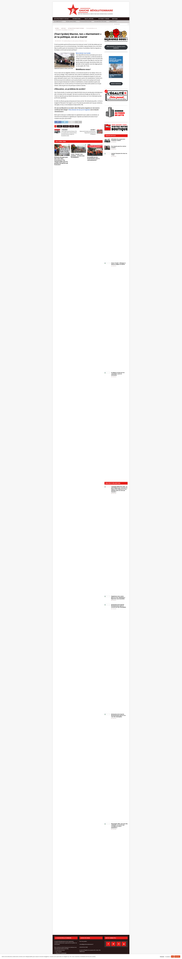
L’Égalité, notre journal (71, 21)
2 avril (59, 126)
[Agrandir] (72, 54)
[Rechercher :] (120, 24)
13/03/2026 (114, 829)
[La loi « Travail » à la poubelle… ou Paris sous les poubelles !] (78, 148)
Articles (63, 28)
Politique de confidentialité (60, 953)
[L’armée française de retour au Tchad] (107, 206)
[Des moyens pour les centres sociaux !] (107, 148)
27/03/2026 (114, 608)
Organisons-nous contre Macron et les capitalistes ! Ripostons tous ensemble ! (118, 597)
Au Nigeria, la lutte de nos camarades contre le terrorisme (118, 374)
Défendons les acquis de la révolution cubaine (118, 139)
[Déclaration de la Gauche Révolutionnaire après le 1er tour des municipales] (107, 767)
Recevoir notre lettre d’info (100, 21)
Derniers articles (111, 135)
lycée (77, 126)
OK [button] (172, 956)
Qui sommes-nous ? (58, 21)
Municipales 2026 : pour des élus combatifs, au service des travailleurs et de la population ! (119, 825)
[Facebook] (108, 944)
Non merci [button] (177, 956)
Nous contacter (58, 951)
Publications (81, 40)
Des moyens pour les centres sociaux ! (118, 147)
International (77, 18)
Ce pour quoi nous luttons (85, 21)
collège (66, 126)
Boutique (115, 18)
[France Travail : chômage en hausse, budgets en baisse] (107, 315)
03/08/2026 (114, 376)
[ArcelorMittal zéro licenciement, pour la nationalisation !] (95, 150)
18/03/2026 (114, 718)
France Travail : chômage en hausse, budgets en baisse (118, 263)
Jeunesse (77, 40)
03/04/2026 (114, 600)
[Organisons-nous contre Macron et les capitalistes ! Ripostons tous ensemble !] (107, 597)
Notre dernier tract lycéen (83, 53)
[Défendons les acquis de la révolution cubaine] (107, 140)
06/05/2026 (114, 493)
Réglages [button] (162, 956)
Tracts (85, 40)
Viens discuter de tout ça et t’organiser (79, 109)
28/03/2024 (58, 40)
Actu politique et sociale (61, 18)
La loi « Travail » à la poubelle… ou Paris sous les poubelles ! (77, 156)
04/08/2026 (114, 265)
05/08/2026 (114, 156)
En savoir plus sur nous (60, 950)
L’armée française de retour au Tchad (119, 154)
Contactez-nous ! (113, 21)
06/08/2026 (114, 149)
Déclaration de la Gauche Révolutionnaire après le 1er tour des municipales (118, 715)
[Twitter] (113, 944)
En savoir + (168, 956)
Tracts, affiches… (89, 18)
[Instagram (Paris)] (118, 944)
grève (71, 126)
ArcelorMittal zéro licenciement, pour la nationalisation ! (93, 158)
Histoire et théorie (103, 18)
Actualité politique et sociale (69, 40)
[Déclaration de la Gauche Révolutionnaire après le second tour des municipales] (107, 657)
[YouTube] (124, 944)
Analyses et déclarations (113, 483)
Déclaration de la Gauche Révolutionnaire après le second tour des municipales (118, 606)
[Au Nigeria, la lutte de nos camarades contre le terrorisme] (107, 425)
